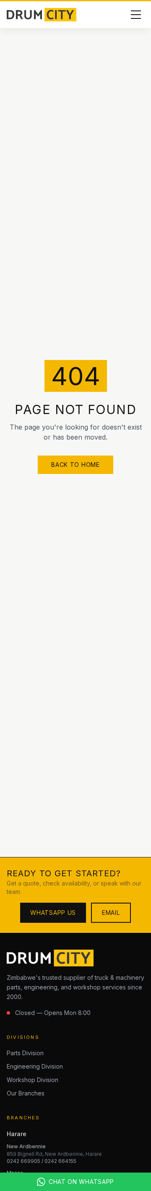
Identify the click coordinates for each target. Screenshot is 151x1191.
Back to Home (75, 464)
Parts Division (25, 1052)
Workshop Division (32, 1079)
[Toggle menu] (136, 14)
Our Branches (25, 1093)
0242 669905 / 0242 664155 (41, 1161)
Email (111, 912)
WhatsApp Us (53, 912)
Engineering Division (35, 1066)
